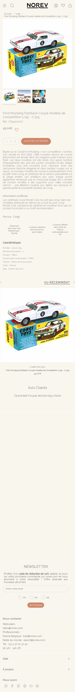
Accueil (7, 14)
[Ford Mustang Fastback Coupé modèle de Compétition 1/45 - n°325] (37, 325)
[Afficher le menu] (4, 6)
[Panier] (70, 6)
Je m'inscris (35, 605)
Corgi (18, 14)
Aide (5, 658)
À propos (8, 669)
